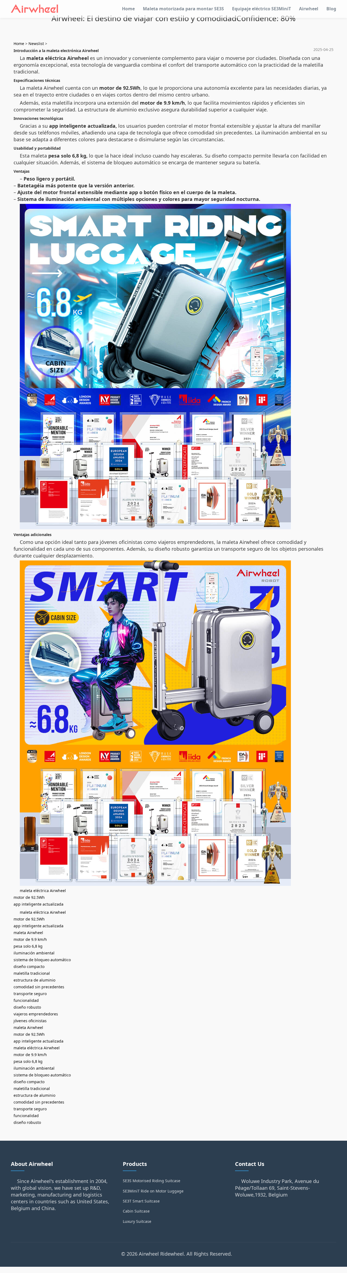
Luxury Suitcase (137, 1221)
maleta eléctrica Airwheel (43, 890)
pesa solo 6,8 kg (28, 946)
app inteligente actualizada (38, 904)
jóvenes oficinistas (30, 1020)
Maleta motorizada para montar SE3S (183, 9)
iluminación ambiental (34, 952)
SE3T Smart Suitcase (141, 1201)
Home (128, 9)
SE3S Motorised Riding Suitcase (151, 1180)
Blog (331, 9)
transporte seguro (30, 993)
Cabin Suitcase (136, 1211)
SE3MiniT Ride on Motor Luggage (153, 1191)
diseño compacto (29, 966)
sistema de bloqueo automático (42, 959)
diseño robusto (27, 1007)
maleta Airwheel (28, 932)
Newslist (36, 43)
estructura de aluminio (34, 980)
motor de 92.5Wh (29, 897)
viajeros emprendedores (36, 1014)
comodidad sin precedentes (39, 986)
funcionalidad (26, 1000)
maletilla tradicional (32, 973)
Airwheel (308, 9)
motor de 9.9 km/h (30, 939)
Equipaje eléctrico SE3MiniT (261, 9)
